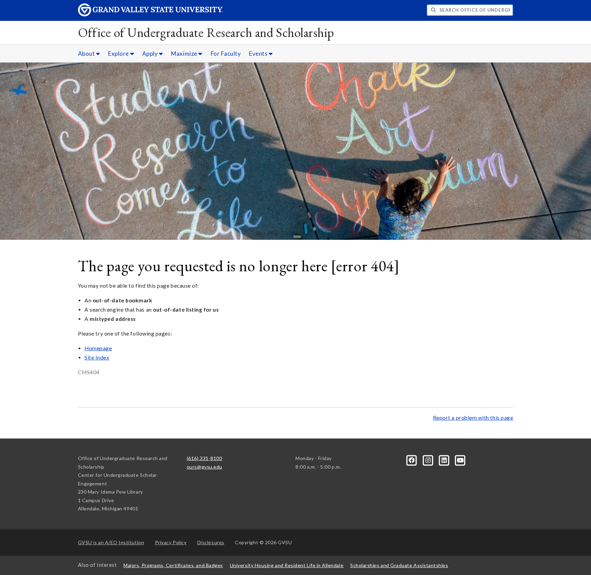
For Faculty (226, 53)
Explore (119, 53)
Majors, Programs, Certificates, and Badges (173, 565)
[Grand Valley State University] (150, 14)
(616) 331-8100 (204, 458)
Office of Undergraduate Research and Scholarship (206, 32)
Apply (150, 53)
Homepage (98, 348)
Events (259, 53)
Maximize (184, 53)
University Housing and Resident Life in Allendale (286, 565)
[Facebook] (412, 459)
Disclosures (210, 542)
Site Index (96, 357)
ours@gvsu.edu (204, 467)
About (87, 53)
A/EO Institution (111, 542)
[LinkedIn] (445, 459)
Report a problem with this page (473, 418)
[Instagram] (428, 459)
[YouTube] (460, 459)
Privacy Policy (171, 542)
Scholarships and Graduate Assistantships (399, 565)
